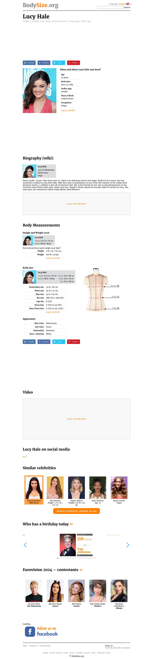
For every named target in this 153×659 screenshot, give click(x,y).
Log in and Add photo (76, 204)
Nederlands (101, 653)
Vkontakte (117, 648)
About (25, 646)
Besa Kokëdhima (119, 605)
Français (87, 653)
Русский (52, 653)
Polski (108, 653)
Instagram (126, 648)
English (45, 653)
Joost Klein (34, 605)
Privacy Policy (45, 646)
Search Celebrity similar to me (76, 511)
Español (59, 653)
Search (127, 7)
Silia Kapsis (55, 605)
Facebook (108, 648)
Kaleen (76, 605)
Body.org (40, 5)
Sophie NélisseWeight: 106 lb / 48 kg (76, 502)
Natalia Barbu (97, 605)
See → (25, 457)
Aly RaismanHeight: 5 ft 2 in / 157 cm (55, 502)
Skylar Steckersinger (119, 502)
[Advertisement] (76, 39)
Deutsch (72, 653)
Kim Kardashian (34, 502)
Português (79, 653)
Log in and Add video (76, 419)
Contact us (33, 646)
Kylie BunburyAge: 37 (98, 502)
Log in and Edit (68, 110)
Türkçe (93, 653)
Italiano (65, 653)
